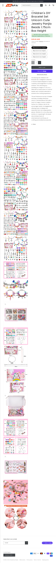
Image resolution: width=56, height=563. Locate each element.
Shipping (41, 41)
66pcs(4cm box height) (39, 47)
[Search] (41, 5)
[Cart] (53, 5)
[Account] (49, 5)
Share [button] (34, 124)
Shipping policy (45, 559)
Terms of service (37, 559)
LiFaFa (8, 559)
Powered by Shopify (14, 559)
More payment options (42, 74)
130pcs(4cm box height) (39, 53)
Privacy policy (30, 559)
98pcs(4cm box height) (39, 50)
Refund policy (22, 559)
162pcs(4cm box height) (39, 57)
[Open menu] (2, 5)
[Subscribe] (26, 542)
